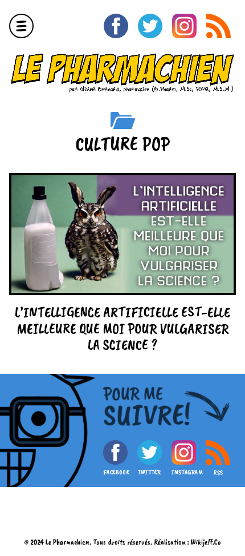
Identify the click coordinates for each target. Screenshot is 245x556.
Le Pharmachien (67, 542)
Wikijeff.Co (206, 542)
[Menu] (21, 26)
